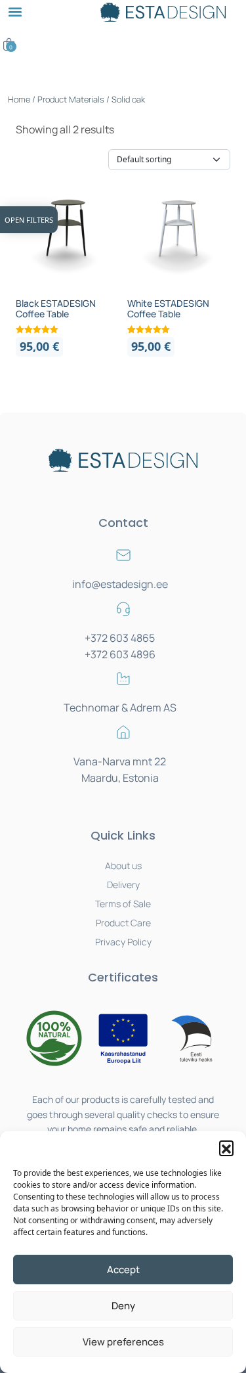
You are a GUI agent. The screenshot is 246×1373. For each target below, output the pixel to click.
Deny (123, 1306)
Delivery (123, 884)
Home (19, 99)
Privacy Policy (123, 941)
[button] (226, 1147)
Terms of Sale (123, 903)
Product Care (123, 922)
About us (123, 865)
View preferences (123, 1342)
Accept (123, 1269)
